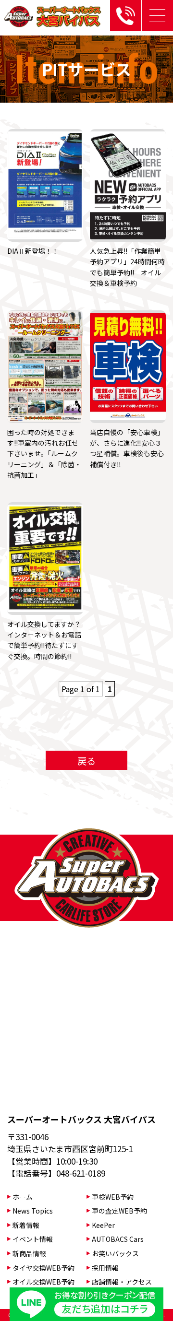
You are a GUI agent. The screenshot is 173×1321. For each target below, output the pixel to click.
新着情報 (25, 1225)
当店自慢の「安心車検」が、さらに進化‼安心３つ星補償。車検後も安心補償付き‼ (127, 448)
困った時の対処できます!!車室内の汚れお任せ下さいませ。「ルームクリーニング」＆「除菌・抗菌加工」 (44, 453)
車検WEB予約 (113, 1197)
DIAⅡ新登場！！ (33, 251)
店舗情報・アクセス (122, 1281)
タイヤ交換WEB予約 (43, 1268)
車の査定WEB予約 (119, 1210)
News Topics (32, 1210)
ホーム (22, 1197)
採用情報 (105, 1268)
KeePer (103, 1225)
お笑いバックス (115, 1253)
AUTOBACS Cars (118, 1239)
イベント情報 (32, 1239)
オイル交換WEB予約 (43, 1281)
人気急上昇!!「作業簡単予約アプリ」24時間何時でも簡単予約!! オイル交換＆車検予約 (127, 267)
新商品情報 (29, 1253)
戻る (86, 760)
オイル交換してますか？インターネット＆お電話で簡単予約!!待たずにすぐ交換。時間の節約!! (44, 640)
